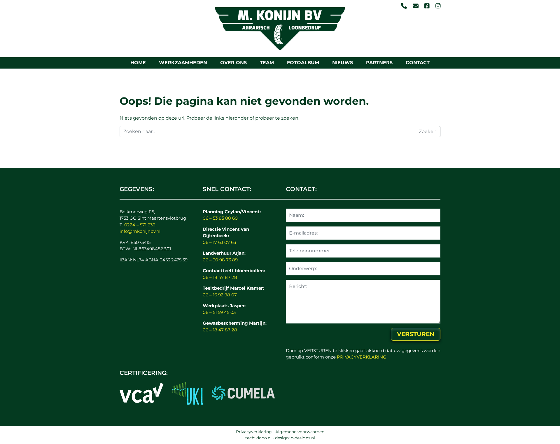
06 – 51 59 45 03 (219, 312)
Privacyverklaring (254, 431)
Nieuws (342, 62)
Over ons (233, 62)
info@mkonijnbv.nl (140, 231)
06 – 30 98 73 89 (220, 260)
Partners (379, 62)
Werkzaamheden (183, 62)
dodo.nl (264, 437)
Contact (418, 62)
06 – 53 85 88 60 (220, 218)
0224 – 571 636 (139, 225)
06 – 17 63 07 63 (219, 242)
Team (267, 62)
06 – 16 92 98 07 (220, 295)
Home (138, 62)
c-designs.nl (303, 437)
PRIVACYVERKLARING (361, 357)
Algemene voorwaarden (299, 431)
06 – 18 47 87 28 (220, 277)
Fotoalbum (303, 62)
